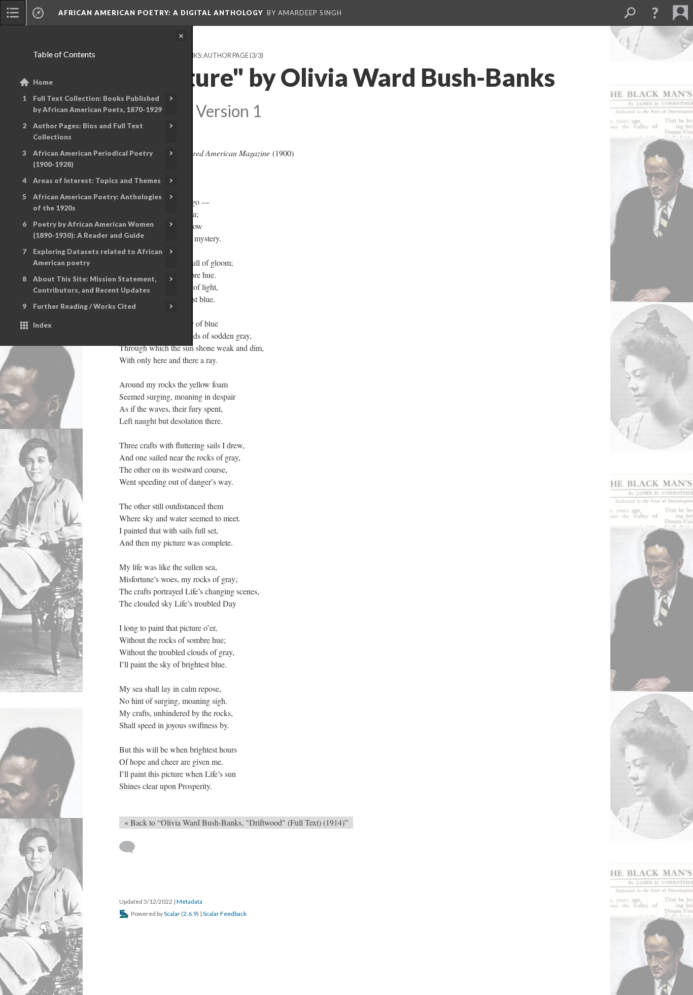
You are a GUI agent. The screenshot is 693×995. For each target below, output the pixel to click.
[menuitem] (12, 12)
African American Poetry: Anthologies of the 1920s (97, 202)
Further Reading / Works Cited (84, 306)
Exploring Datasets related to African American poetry (97, 257)
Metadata (189, 901)
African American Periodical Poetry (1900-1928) (93, 158)
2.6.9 (190, 913)
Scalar (172, 913)
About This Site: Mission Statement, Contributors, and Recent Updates (94, 284)
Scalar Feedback (225, 913)
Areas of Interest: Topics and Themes (97, 180)
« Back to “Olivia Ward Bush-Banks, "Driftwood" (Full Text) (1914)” (236, 822)
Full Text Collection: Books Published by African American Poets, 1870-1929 (97, 104)
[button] (655, 12)
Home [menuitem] (43, 82)
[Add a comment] (131, 847)
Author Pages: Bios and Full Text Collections (88, 131)
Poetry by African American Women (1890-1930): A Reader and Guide (93, 229)
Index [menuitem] (42, 325)
